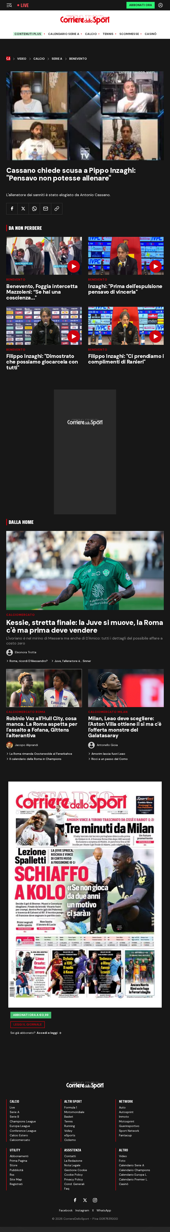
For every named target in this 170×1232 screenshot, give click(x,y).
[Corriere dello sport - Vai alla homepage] (84, 20)
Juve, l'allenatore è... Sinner (73, 661)
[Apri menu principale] (9, 5)
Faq (66, 1188)
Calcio (91, 34)
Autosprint (126, 1112)
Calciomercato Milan (108, 711)
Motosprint (126, 1121)
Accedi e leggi (47, 1033)
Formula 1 (70, 1107)
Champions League (23, 1121)
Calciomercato (20, 614)
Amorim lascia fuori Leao (108, 754)
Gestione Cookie (75, 1170)
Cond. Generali (74, 1184)
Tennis (108, 34)
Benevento (78, 59)
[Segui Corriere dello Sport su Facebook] (75, 1200)
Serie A (57, 59)
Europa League (20, 1126)
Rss (12, 1174)
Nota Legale (72, 1165)
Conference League (23, 1131)
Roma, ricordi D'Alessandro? (29, 661)
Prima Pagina (18, 1161)
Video (21, 59)
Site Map (16, 1179)
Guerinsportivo (129, 1126)
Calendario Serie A (63, 34)
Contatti (70, 1156)
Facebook (66, 1210)
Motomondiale (74, 1112)
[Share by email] (45, 208)
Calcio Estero (19, 1135)
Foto (122, 1161)
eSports (69, 1135)
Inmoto (124, 1116)
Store (13, 1165)
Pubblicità (16, 1170)
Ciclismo (70, 1140)
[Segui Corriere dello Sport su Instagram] (94, 1200)
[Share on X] (23, 208)
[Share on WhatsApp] (34, 208)
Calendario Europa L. (133, 1174)
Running (69, 1126)
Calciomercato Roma (25, 711)
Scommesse (129, 34)
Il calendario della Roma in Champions (35, 759)
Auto (122, 1107)
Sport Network (129, 1131)
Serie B (14, 1116)
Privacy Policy (73, 1179)
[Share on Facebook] (11, 208)
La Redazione (73, 1161)
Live (25, 5)
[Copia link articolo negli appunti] (56, 208)
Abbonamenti (19, 1156)
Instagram (82, 1210)
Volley (68, 1131)
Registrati (16, 1184)
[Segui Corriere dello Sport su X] (85, 1200)
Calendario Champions (134, 1170)
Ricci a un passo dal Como (109, 759)
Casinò (151, 34)
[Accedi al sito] (161, 5)
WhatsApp (104, 1210)
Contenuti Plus (28, 34)
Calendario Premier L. (133, 1179)
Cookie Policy (73, 1174)
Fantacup (125, 1135)
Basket (68, 1116)
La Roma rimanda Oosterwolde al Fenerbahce (41, 754)
